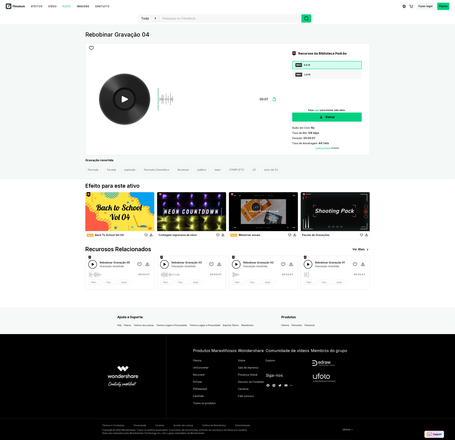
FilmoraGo (296, 325)
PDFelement (200, 388)
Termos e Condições (113, 425)
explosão (129, 169)
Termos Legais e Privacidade (171, 325)
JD (254, 169)
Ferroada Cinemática (156, 169)
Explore (270, 360)
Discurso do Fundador (251, 381)
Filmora (285, 325)
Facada (111, 169)
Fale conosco (246, 396)
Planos (443, 6)
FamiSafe (198, 396)
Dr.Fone (197, 381)
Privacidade (140, 425)
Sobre (241, 360)
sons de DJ (271, 169)
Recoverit (198, 374)
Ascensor (183, 169)
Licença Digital (323, 148)
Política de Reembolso (214, 425)
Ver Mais (358, 249)
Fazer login (426, 6)
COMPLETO (236, 169)
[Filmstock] (16, 6)
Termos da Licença (144, 325)
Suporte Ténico (231, 325)
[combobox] (230, 18)
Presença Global (247, 374)
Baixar (330, 117)
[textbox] (230, 18)
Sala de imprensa (248, 367)
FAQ (119, 325)
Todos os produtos (204, 403)
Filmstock (310, 325)
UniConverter (201, 367)
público (201, 169)
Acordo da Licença (183, 425)
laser (218, 169)
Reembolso (247, 325)
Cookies (159, 425)
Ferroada (93, 169)
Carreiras (243, 388)
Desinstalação (242, 425)
